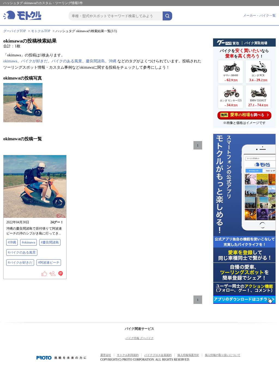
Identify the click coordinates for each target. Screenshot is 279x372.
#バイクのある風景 (22, 252)
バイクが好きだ (34, 61)
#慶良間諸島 (50, 242)
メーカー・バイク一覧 (259, 15)
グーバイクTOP (14, 31)
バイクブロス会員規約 (158, 354)
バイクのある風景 (66, 61)
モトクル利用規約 (128, 354)
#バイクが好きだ (20, 262)
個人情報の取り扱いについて (222, 354)
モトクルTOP (40, 31)
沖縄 (112, 61)
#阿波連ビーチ (48, 262)
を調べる (242, 114)
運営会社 (105, 354)
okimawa (10, 61)
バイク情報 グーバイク (140, 338)
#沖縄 (12, 242)
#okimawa (28, 242)
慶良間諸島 (95, 61)
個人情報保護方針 (188, 354)
